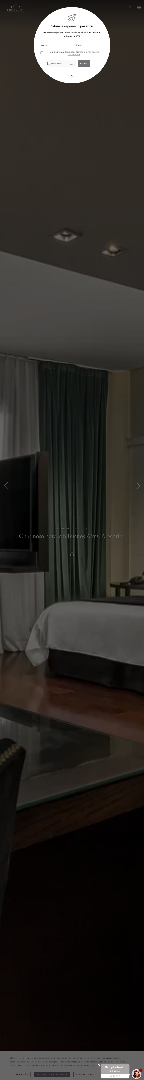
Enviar (83, 63)
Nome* (44, 45)
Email (79, 45)
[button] (71, 76)
